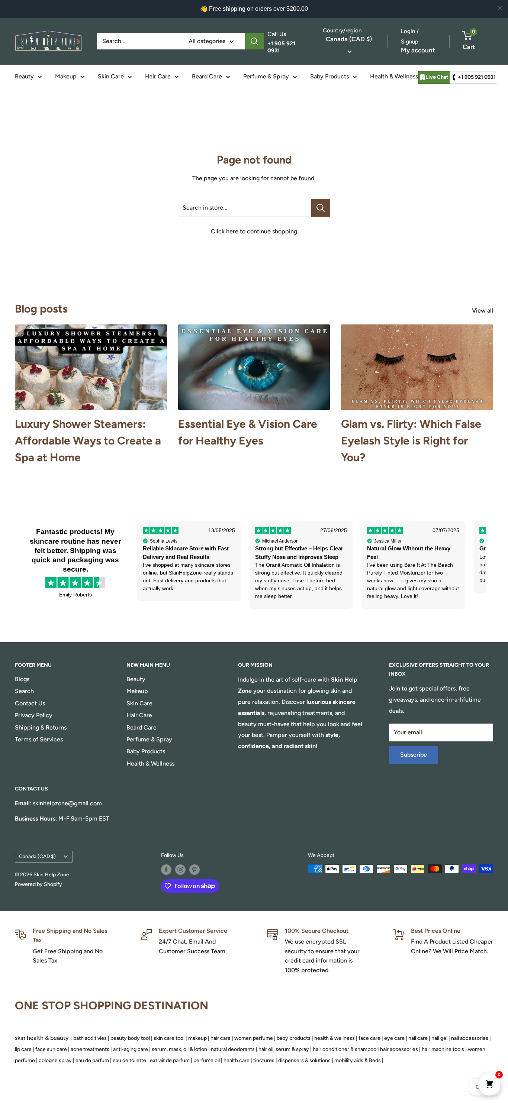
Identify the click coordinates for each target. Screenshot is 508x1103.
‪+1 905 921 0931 (477, 77)
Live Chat (436, 77)
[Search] (254, 41)
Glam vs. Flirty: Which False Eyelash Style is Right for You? (411, 440)
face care (369, 1038)
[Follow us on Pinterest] (194, 869)
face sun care (51, 1049)
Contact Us (30, 703)
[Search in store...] (320, 208)
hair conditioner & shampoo (344, 1049)
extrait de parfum (170, 1060)
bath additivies (90, 1038)
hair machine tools (443, 1049)
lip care (23, 1049)
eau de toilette (129, 1060)
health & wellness (334, 1038)
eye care (394, 1038)
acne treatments (90, 1049)
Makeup (66, 76)
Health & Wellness (394, 76)
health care (237, 1060)
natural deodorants (233, 1049)
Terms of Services (39, 739)
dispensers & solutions (304, 1060)
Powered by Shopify (38, 884)
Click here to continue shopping (254, 231)
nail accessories (469, 1038)
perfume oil (206, 1060)
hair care (220, 1038)
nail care (418, 1038)
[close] (500, 8)
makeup (197, 1038)
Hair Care (158, 76)
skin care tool (169, 1038)
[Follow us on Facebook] (166, 869)
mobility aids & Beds (357, 1060)
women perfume (253, 1038)
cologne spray (55, 1060)
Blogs (22, 679)
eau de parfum (92, 1060)
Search (24, 691)
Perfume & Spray (266, 76)
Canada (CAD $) (37, 856)
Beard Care (207, 76)
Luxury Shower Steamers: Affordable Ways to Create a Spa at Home (88, 440)
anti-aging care (130, 1049)
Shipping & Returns (41, 727)
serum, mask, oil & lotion (179, 1049)
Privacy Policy (33, 715)
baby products (294, 1038)
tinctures (263, 1060)
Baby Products (329, 76)
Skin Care (111, 76)
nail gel (439, 1038)
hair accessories (399, 1049)
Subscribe (413, 754)
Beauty (24, 76)
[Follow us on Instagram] (180, 869)
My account (418, 50)
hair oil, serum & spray (283, 1049)
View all (483, 310)
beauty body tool (130, 1038)
